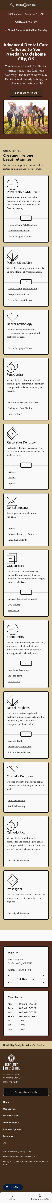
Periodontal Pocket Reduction (23, 402)
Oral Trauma (14, 604)
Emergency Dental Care (19, 746)
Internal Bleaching (17, 800)
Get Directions (26, 979)
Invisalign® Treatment (19, 860)
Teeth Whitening (16, 806)
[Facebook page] (5, 1144)
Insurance (8, 1136)
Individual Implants (17, 539)
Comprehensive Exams (19, 230)
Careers (37, 1161)
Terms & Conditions (24, 1161)
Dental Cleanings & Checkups (22, 225)
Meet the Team (11, 1115)
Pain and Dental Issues (19, 752)
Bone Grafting (15, 414)
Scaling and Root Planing (20, 408)
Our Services (10, 1108)
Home (6, 1102)
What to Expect (11, 1122)
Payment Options (12, 1129)
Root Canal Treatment (18, 670)
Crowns (11, 477)
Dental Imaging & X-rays (20, 236)
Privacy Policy (9, 1161)
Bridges (11, 472)
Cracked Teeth (15, 675)
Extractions (13, 610)
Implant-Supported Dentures (22, 534)
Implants (12, 483)
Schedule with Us (26, 92)
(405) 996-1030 (29, 22)
